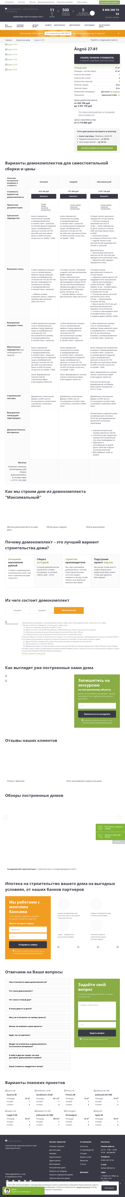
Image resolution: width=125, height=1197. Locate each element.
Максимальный (69, 610)
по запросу (115, 91)
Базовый (17, 610)
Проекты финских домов (59, 1178)
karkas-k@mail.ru (108, 1168)
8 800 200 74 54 (107, 1160)
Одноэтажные (59, 25)
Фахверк (48, 25)
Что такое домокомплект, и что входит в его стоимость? (96, 113)
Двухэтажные (74, 25)
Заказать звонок (112, 17)
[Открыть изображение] (38, 45)
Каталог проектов (57, 1142)
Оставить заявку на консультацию (97, 148)
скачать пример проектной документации (46, 207)
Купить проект (82, 2)
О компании (9, 2)
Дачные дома (35, 26)
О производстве (87, 1150)
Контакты (21, 2)
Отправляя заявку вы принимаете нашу (97, 721)
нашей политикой (83, 1187)
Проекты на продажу (58, 1171)
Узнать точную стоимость (97, 59)
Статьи (83, 1164)
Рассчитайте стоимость (109, 2)
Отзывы (83, 1153)
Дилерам (84, 1172)
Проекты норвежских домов (61, 1174)
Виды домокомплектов (46, 2)
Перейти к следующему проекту (104, 40)
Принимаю (109, 1188)
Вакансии (84, 1160)
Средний (42, 610)
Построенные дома (104, 26)
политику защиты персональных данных (97, 722)
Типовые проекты (20, 26)
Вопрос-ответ (85, 1157)
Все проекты (8, 26)
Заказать (44, 196)
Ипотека (33, 2)
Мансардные (89, 25)
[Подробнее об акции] (62, 33)
